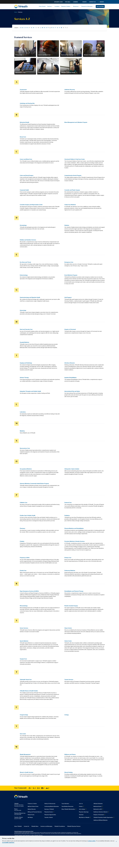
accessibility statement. (8, 842)
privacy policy (92, 840)
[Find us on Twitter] (34, 788)
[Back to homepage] (21, 6)
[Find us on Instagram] (38, 788)
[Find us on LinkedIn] (43, 788)
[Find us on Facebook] (30, 788)
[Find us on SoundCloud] (47, 788)
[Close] (116, 841)
